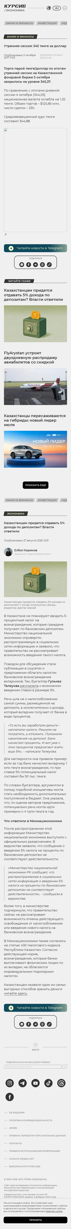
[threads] (61, 1083)
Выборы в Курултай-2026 (24, 1166)
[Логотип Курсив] (15, 6)
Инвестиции (47, 23)
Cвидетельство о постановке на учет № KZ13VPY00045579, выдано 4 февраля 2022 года (30, 1195)
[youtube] (35, 1083)
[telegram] (22, 1083)
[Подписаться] (64, 1067)
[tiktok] (48, 1083)
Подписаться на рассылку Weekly (28, 1062)
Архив (13, 1128)
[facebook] (10, 1097)
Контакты (15, 1143)
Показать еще (35, 485)
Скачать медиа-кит (21, 1159)
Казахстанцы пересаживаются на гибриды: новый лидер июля (35, 420)
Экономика (15, 10)
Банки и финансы (19, 23)
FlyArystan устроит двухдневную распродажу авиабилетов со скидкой (30, 357)
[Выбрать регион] (49, 8)
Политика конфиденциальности (30, 1120)
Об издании (16, 1112)
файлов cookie (54, 1211)
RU (57, 8)
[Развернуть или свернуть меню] (65, 8)
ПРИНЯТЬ (35, 1220)
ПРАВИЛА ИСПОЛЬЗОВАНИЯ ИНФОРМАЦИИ (34, 1151)
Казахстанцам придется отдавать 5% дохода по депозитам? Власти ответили (33, 295)
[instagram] (10, 1083)
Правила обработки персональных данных (37, 1136)
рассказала (29, 686)
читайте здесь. (16, 993)
